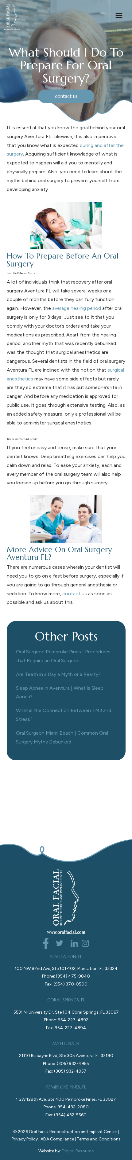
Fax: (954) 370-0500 (66, 984)
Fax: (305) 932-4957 (66, 1071)
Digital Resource (78, 1151)
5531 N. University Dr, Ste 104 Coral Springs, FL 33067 (66, 1012)
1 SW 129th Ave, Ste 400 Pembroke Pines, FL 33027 (66, 1099)
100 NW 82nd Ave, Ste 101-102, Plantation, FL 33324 (66, 968)
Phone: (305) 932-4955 (66, 1063)
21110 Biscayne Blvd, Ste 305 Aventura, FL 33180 (66, 1055)
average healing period (76, 308)
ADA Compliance (57, 1139)
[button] (119, 17)
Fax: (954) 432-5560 (66, 1115)
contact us (66, 96)
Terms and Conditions (99, 1139)
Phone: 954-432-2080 (66, 1107)
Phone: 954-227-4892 (66, 1019)
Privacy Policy (25, 1139)
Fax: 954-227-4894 (66, 1027)
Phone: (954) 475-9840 (66, 976)
